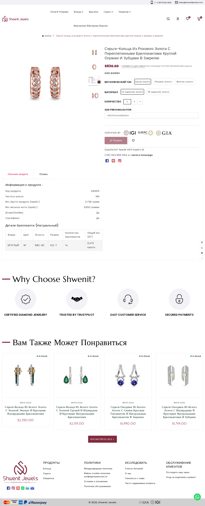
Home (48, 35)
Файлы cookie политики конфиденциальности (97, 475)
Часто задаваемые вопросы (140, 483)
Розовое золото (163, 81)
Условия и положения (96, 481)
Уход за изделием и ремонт (181, 477)
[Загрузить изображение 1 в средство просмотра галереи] (94, 53)
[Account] (177, 19)
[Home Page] (15, 18)
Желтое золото (184, 81)
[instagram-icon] (119, 161)
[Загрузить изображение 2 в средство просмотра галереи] (94, 67)
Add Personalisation (118, 109)
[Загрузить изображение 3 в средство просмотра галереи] (94, 81)
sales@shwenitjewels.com (191, 2)
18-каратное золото (158, 91)
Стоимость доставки (133, 66)
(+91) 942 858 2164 (116, 155)
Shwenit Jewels (107, 502)
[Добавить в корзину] (31, 390)
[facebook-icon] (107, 161)
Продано (116, 140)
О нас (128, 473)
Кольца (47, 468)
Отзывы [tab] (43, 174)
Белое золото (142, 81)
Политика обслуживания (97, 486)
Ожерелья (48, 478)
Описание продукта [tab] (18, 174)
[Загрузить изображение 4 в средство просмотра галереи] (94, 96)
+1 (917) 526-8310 (163, 2)
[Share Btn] (113, 161)
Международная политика (98, 468)
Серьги (47, 473)
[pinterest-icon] (113, 161)
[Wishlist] (133, 141)
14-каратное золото (132, 91)
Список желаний (134, 468)
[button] (200, 19)
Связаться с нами (134, 478)
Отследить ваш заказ (178, 472)
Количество (113, 101)
